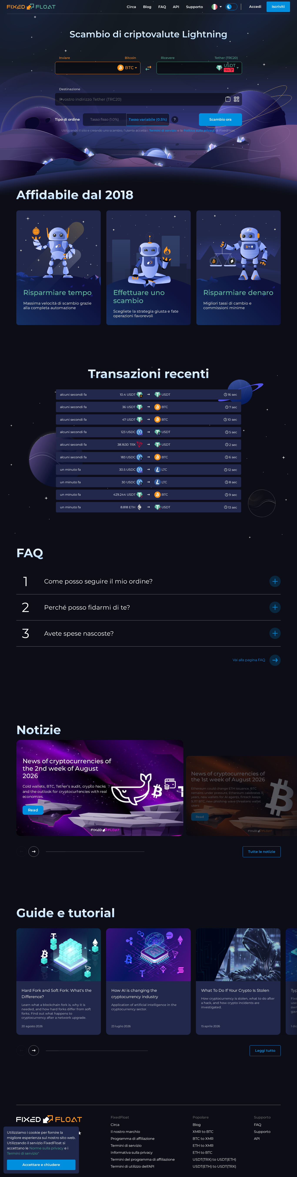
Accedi (255, 7)
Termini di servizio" (23, 1153)
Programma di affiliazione (133, 1139)
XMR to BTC (203, 1132)
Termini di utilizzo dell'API (132, 1166)
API (176, 7)
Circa (131, 7)
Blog (147, 7)
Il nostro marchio (125, 1132)
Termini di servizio (163, 130)
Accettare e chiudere (41, 1165)
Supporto (194, 7)
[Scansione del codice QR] (236, 99)
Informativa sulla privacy (132, 1152)
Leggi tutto (265, 1051)
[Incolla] (228, 99)
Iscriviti (278, 7)
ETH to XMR (203, 1146)
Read (33, 810)
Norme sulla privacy (46, 1148)
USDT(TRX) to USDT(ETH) (214, 1159)
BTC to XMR (203, 1139)
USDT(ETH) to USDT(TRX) (214, 1166)
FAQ (162, 7)
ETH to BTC (202, 1152)
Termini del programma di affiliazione (143, 1159)
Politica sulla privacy (199, 130)
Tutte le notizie (261, 852)
